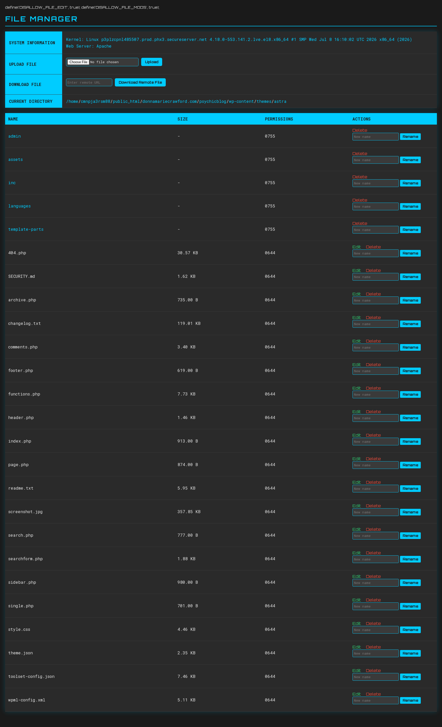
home (73, 101)
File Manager (41, 18)
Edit (356, 246)
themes (264, 101)
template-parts (25, 229)
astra (280, 101)
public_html (126, 101)
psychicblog (212, 101)
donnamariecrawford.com (169, 101)
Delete (359, 130)
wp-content (241, 101)
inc (12, 182)
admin (14, 136)
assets (15, 159)
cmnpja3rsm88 (95, 101)
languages (19, 205)
